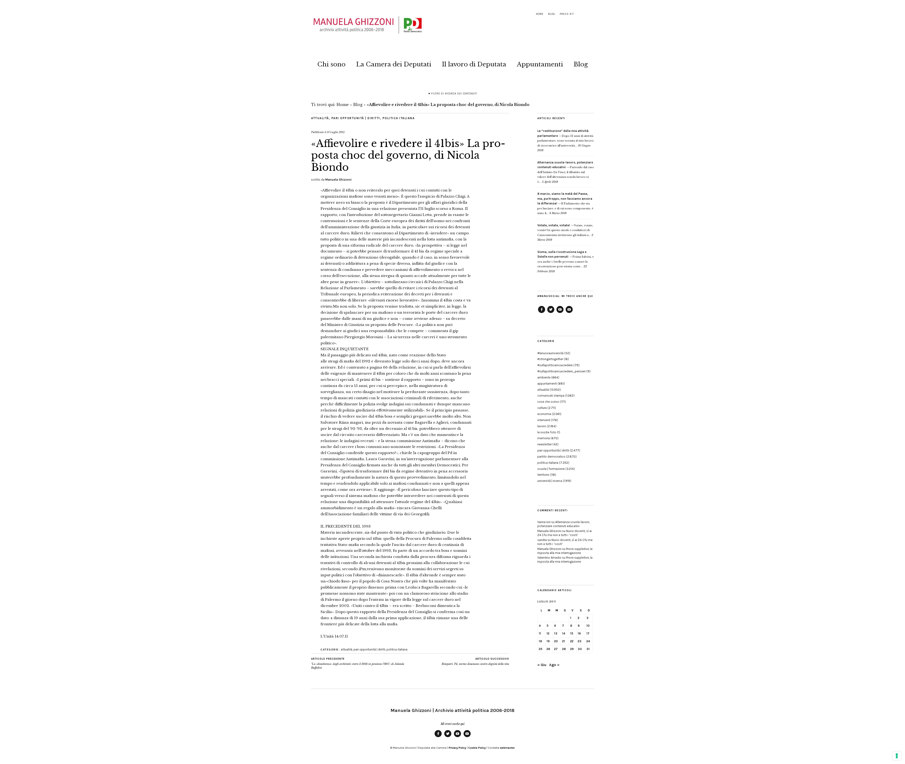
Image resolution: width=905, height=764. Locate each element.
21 (563, 641)
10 (588, 625)
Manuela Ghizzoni (338, 179)
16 (579, 633)
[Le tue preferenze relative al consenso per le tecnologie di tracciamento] (896, 755)
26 (548, 649)
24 (588, 641)
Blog (551, 14)
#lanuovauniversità (550, 353)
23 (579, 641)
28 (564, 649)
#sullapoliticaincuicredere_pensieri (561, 371)
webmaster (507, 747)
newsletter (544, 444)
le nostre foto (546, 432)
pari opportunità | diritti (355, 118)
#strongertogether (550, 359)
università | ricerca (549, 481)
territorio (543, 474)
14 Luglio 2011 (336, 132)
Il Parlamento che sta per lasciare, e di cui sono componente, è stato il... (565, 203)
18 (540, 641)
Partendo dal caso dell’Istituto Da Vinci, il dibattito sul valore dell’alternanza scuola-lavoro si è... (565, 172)
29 (572, 649)
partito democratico (551, 456)
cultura (542, 408)
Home (539, 14)
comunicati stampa (550, 395)
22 (571, 641)
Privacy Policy (457, 747)
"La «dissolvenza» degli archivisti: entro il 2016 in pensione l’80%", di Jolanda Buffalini (357, 663)
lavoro (541, 426)
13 (555, 633)
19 (548, 641)
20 (556, 641)
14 (563, 633)
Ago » (554, 664)
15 (571, 633)
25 (540, 649)
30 (580, 649)
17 (587, 633)
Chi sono (331, 64)
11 (540, 633)
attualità (320, 118)
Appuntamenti (540, 64)
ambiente (544, 377)
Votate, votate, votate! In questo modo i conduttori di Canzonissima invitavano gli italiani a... (565, 230)
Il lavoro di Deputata (474, 64)
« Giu (541, 664)
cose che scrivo (548, 401)
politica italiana (399, 118)
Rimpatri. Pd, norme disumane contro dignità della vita (475, 661)
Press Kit (567, 14)
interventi (543, 420)
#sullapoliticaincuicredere (555, 365)
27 (556, 649)
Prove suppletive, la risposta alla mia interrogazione (564, 551)
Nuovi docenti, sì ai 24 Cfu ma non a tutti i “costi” (564, 533)
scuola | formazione (551, 469)
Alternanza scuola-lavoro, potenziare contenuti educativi (563, 524)
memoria (543, 438)
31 (588, 649)
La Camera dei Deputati (393, 64)
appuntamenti (547, 383)
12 (548, 633)
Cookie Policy (477, 747)
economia (544, 414)
